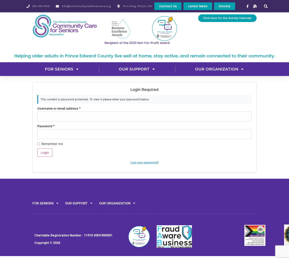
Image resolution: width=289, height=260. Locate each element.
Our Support (134, 69)
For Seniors (59, 69)
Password (46, 126)
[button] (266, 6)
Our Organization (216, 69)
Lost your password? (145, 162)
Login (45, 153)
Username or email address (59, 108)
